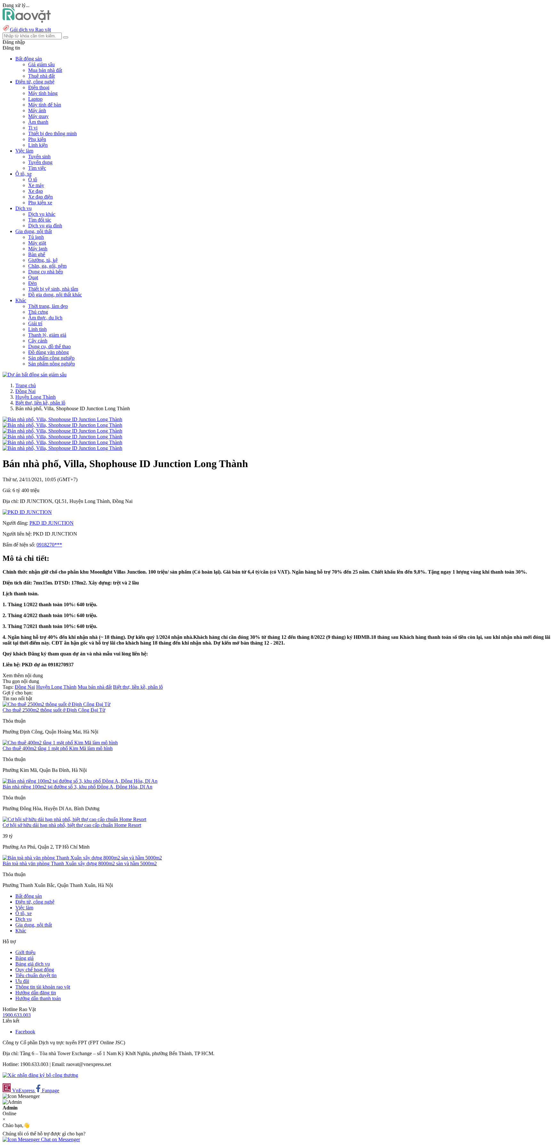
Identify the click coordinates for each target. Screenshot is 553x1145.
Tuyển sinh (39, 156)
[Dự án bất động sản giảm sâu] (35, 374)
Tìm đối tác (39, 220)
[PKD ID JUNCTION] (27, 512)
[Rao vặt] (27, 21)
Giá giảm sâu (41, 64)
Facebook (25, 1031)
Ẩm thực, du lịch (45, 317)
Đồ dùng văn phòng (48, 352)
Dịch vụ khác (41, 214)
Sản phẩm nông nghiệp (51, 363)
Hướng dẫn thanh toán (38, 998)
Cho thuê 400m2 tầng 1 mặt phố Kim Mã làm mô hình (58, 748)
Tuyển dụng (40, 162)
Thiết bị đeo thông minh (52, 133)
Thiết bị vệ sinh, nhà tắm (53, 289)
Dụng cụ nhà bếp (45, 271)
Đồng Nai (25, 391)
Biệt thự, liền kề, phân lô (40, 402)
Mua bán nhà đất (45, 70)
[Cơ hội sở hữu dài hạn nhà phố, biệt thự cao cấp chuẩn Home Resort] (74, 819)
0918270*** (49, 544)
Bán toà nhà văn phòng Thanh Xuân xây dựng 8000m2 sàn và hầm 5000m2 (80, 863)
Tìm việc (37, 168)
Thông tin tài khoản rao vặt (42, 987)
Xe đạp (35, 191)
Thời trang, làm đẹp (48, 306)
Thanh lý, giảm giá (47, 335)
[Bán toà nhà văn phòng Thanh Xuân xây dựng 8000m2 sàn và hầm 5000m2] (82, 857)
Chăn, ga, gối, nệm (47, 266)
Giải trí (35, 323)
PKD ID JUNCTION (51, 523)
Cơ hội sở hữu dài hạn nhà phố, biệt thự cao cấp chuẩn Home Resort (72, 825)
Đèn (32, 283)
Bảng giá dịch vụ (32, 964)
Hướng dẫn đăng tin (35, 992)
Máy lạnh (37, 248)
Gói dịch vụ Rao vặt (30, 29)
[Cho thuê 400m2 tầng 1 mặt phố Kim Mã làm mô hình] (60, 742)
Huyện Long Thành (35, 397)
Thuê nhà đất (41, 76)
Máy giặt (37, 243)
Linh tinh (37, 329)
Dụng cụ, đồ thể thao (49, 346)
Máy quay (38, 116)
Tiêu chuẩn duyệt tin (36, 975)
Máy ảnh (37, 110)
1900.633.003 (17, 1015)
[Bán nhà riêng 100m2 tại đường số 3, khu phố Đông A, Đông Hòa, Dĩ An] (80, 781)
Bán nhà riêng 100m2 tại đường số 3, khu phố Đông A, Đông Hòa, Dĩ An (77, 786)
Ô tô (32, 179)
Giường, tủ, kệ (43, 260)
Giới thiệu (25, 952)
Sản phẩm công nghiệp (51, 358)
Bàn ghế (36, 254)
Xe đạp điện (40, 197)
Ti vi (32, 127)
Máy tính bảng (43, 93)
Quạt (33, 277)
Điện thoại (38, 87)
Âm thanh (38, 122)
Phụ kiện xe (40, 202)
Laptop (35, 99)
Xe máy (36, 185)
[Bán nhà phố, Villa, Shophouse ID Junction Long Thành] (62, 419)
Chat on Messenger (60, 1139)
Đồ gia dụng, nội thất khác (55, 294)
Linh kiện (38, 145)
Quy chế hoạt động (34, 969)
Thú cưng (38, 312)
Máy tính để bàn (44, 104)
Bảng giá (24, 958)
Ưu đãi (22, 981)
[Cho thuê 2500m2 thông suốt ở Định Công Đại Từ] (56, 704)
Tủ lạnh (36, 237)
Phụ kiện (37, 139)
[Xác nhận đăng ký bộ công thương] (40, 1075)
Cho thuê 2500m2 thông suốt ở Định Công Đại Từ (54, 710)
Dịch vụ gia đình (45, 225)
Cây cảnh (37, 340)
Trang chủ (25, 385)
